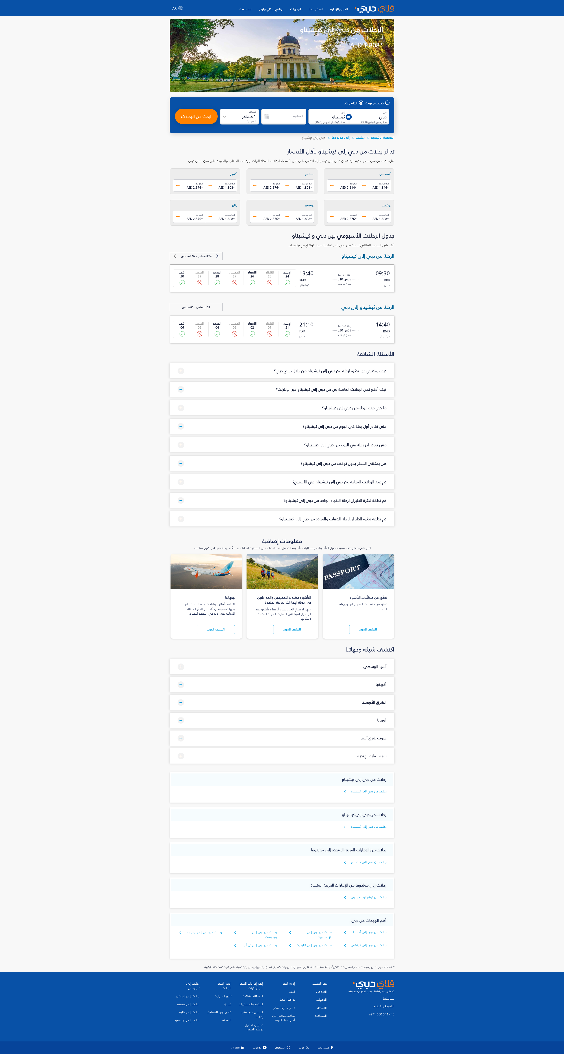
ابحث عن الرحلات (196, 116)
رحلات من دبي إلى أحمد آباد (368, 932)
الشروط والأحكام (384, 1006)
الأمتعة (322, 1008)
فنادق (227, 1004)
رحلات (360, 137)
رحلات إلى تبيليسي (192, 986)
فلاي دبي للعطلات (219, 1012)
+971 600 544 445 (381, 1014)
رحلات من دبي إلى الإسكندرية (319, 934)
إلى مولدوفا (341, 137)
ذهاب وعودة (375, 103)
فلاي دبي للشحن (284, 1008)
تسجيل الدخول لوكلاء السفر (254, 1027)
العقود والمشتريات (251, 1004)
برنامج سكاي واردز (271, 8)
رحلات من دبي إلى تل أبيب (259, 945)
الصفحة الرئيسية (382, 137)
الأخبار (291, 992)
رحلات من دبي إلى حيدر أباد (204, 932)
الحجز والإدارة (339, 8)
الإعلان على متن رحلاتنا (252, 1014)
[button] (282, 370)
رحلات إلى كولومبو (187, 1020)
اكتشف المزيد (368, 629)
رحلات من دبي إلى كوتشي (368, 945)
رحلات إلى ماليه (189, 1012)
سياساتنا (388, 998)
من (385, 112)
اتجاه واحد (351, 103)
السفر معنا (316, 8)
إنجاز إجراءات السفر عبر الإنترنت (251, 986)
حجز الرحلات (319, 984)
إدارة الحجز (289, 984)
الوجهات (296, 8)
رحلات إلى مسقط (188, 1004)
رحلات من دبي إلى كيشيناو (368, 791)
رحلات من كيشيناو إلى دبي (368, 897)
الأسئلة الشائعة (253, 996)
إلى (343, 112)
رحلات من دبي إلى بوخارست (264, 934)
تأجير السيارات (222, 996)
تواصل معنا (287, 1000)
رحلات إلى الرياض (187, 996)
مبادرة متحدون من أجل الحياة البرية (283, 1018)
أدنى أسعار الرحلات (224, 986)
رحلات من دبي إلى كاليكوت (314, 945)
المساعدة (246, 8)
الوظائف (226, 1020)
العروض (321, 992)
